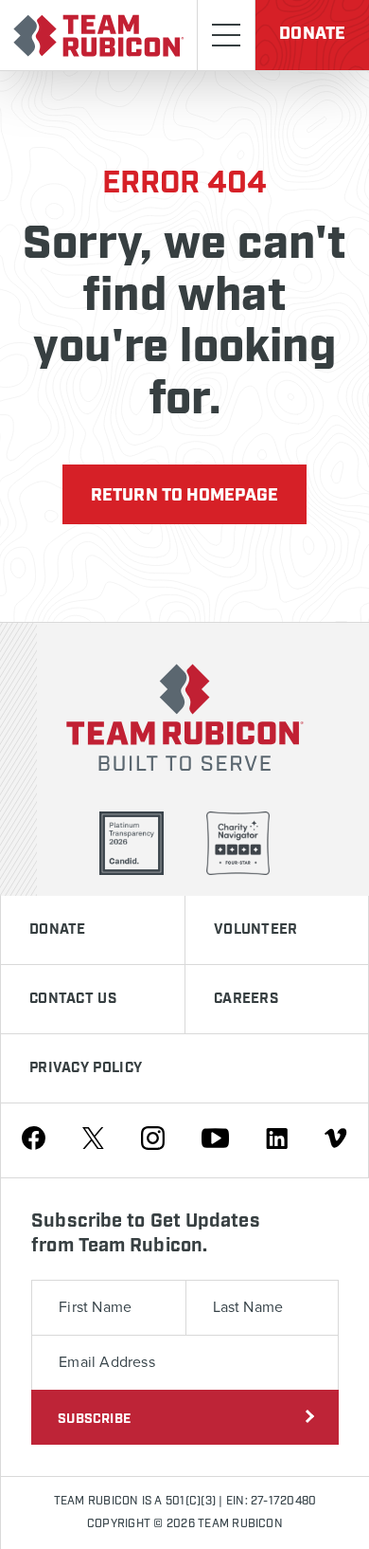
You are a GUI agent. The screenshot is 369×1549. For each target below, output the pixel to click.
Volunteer (256, 929)
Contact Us (72, 999)
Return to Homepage (184, 495)
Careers (246, 999)
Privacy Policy (85, 1068)
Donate (312, 34)
